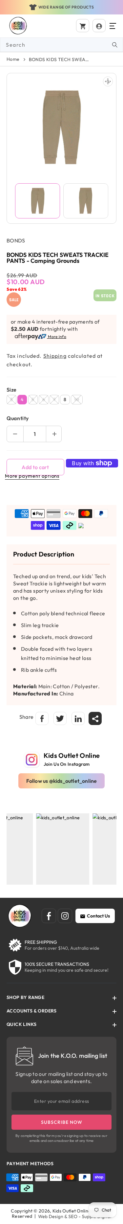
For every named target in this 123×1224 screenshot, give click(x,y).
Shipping (55, 355)
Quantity (18, 418)
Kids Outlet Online (71, 1211)
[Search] (115, 44)
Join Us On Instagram (67, 764)
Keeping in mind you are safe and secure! (67, 970)
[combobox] (61, 44)
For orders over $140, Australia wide (62, 948)
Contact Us (98, 916)
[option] (61, 7)
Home (13, 59)
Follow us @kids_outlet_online (61, 781)
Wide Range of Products (66, 7)
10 (78, 400)
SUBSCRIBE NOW (61, 1122)
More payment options (32, 476)
